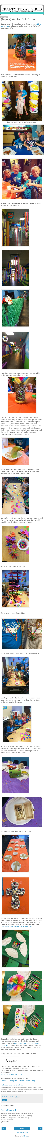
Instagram (13, 1081)
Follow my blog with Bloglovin (12, 1085)
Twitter (28, 1081)
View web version (22, 1132)
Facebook (4, 1081)
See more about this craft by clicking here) (17, 926)
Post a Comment (8, 1110)
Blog (33, 1081)
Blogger (25, 1136)
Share (4, 1100)
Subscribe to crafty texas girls (11, 1074)
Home (22, 1128)
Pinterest (21, 1081)
